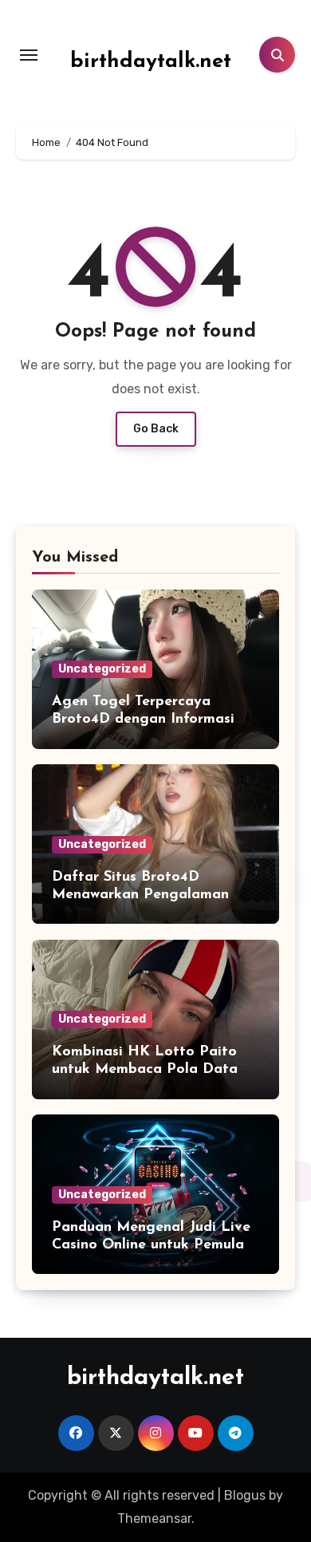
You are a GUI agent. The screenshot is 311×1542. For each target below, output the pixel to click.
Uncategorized (102, 669)
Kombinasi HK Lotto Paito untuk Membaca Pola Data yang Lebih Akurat (145, 1069)
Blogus (245, 1495)
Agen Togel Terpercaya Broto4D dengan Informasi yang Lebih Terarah (143, 719)
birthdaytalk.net (150, 62)
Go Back (156, 429)
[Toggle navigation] (28, 55)
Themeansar (154, 1518)
